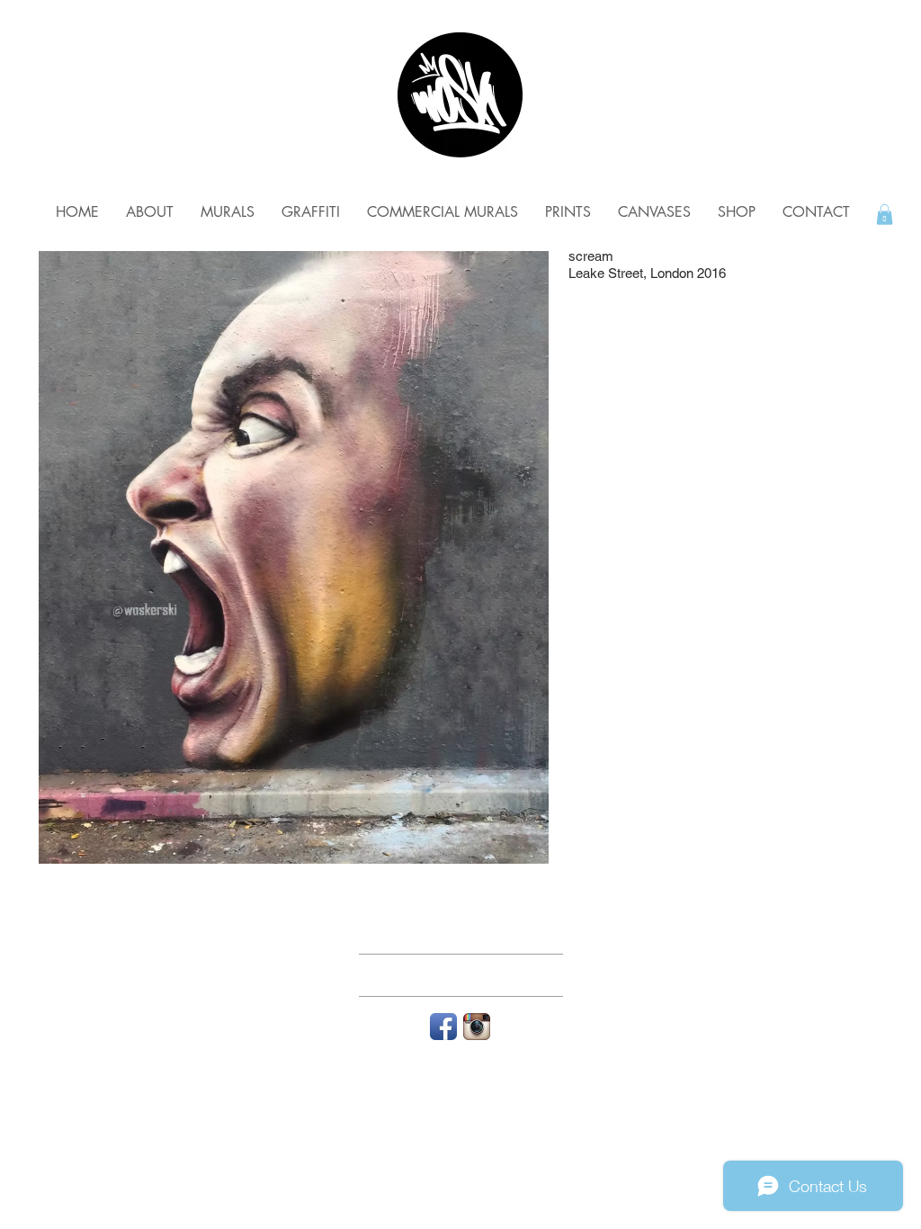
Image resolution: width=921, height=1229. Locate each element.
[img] (294, 557)
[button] (884, 214)
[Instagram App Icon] (476, 1026)
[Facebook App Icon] (443, 1026)
